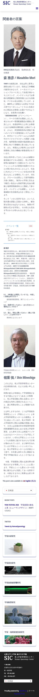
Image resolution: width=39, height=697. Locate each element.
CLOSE (30, 226)
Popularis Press (19, 693)
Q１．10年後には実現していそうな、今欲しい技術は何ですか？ (20, 232)
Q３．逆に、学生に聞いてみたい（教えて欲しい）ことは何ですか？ (21, 239)
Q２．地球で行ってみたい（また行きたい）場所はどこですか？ (21, 236)
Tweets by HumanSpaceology (15, 526)
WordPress (23, 691)
